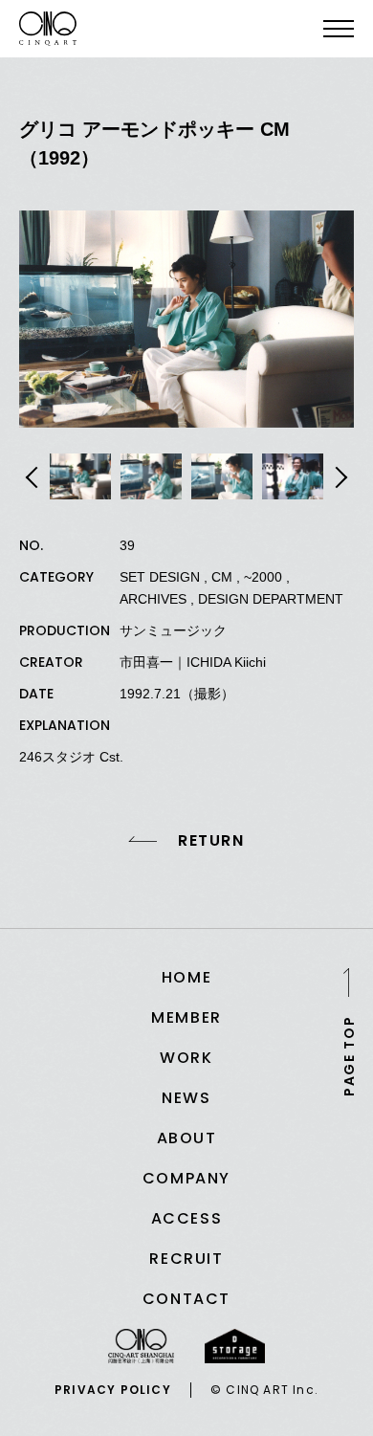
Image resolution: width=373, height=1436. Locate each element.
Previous (34, 477)
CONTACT (186, 1299)
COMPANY (186, 1178)
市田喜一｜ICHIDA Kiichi (193, 662)
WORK (186, 1058)
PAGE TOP (349, 1055)
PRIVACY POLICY (113, 1389)
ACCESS (187, 1218)
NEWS (186, 1098)
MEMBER (186, 1017)
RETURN (211, 840)
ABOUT (187, 1138)
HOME (186, 977)
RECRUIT (186, 1259)
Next (338, 477)
